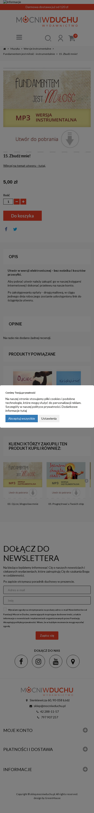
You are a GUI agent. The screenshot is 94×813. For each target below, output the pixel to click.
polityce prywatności (46, 406)
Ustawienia (49, 418)
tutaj (23, 410)
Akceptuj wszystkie (21, 418)
